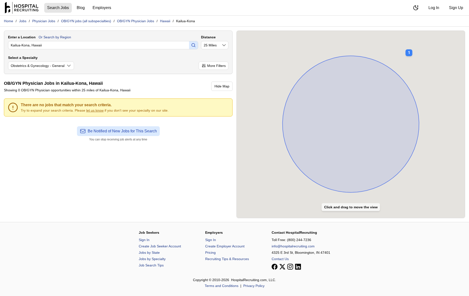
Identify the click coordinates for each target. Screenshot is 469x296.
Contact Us (280, 259)
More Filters (216, 66)
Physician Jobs (43, 21)
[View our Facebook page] (274, 267)
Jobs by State (149, 252)
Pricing (210, 252)
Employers (102, 8)
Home (8, 21)
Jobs (22, 21)
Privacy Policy (254, 286)
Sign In (144, 240)
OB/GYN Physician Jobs (135, 21)
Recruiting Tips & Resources (227, 259)
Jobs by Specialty (152, 259)
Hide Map (221, 86)
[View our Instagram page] (290, 267)
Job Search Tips (151, 265)
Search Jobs (58, 8)
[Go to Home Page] (21, 8)
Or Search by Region (55, 37)
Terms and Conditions (221, 286)
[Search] (193, 45)
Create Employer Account (225, 246)
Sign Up (456, 8)
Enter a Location (22, 37)
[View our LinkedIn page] (298, 267)
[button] (408, 49)
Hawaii (165, 21)
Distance (208, 37)
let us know (95, 110)
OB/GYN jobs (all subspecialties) (86, 21)
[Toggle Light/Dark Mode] (416, 8)
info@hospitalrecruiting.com (293, 246)
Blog (81, 8)
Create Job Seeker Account (160, 246)
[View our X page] (282, 267)
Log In (433, 8)
